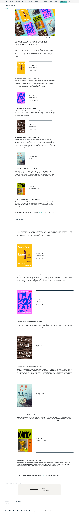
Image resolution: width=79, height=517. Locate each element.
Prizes (11, 1)
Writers (24, 1)
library (41, 212)
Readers (18, 1)
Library (30, 1)
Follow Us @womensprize (12, 483)
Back (7, 8)
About (45, 1)
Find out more (33, 70)
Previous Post (21, 219)
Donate (63, 1)
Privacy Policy (18, 501)
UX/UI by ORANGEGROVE (66, 510)
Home (6, 5)
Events (50, 1)
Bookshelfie (38, 1)
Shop (56, 1)
